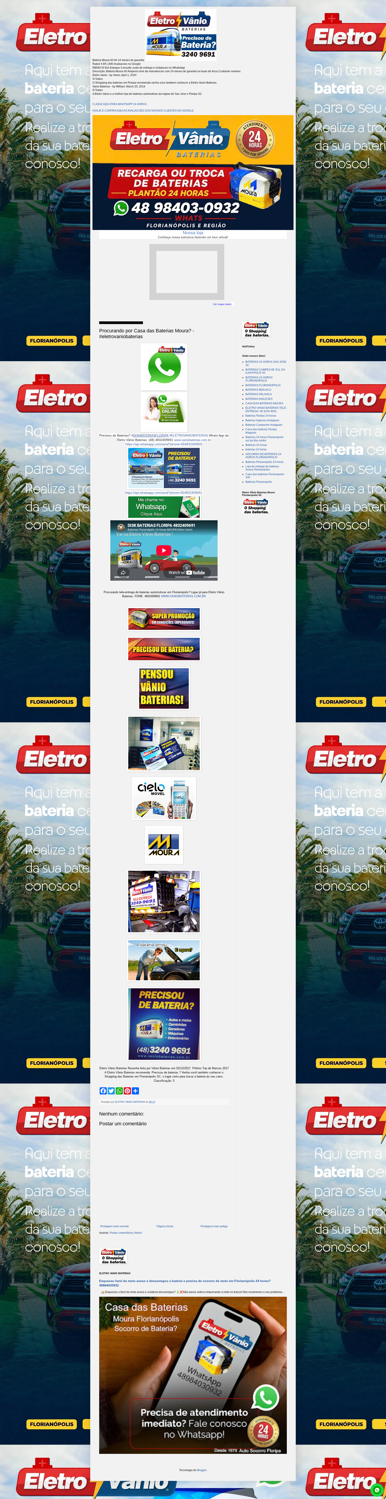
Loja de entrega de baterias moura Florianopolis (262, 468)
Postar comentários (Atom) (126, 1232)
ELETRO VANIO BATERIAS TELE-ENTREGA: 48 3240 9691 (266, 409)
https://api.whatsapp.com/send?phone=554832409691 (164, 444)
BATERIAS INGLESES (259, 399)
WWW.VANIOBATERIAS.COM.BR (183, 596)
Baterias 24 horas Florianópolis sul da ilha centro (264, 439)
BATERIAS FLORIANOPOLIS (263, 385)
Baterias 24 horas (256, 445)
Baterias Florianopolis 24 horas (264, 462)
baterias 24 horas (256, 449)
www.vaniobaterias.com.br (192, 440)
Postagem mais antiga (214, 1226)
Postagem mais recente (114, 1226)
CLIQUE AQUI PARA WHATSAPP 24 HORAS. (119, 104)
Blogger (201, 1470)
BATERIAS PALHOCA (258, 394)
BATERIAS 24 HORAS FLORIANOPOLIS (259, 379)
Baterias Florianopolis (258, 481)
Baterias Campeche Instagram (263, 424)
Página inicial (165, 1226)
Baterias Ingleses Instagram (262, 420)
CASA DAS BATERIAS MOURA (264, 403)
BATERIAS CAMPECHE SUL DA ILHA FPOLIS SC (265, 371)
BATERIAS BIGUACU (258, 389)
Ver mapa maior (222, 304)
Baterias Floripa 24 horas (260, 415)
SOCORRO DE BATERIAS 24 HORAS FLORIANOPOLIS (263, 456)
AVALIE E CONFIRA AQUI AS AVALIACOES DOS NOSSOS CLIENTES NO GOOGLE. (143, 110)
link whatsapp (377, 1490)
